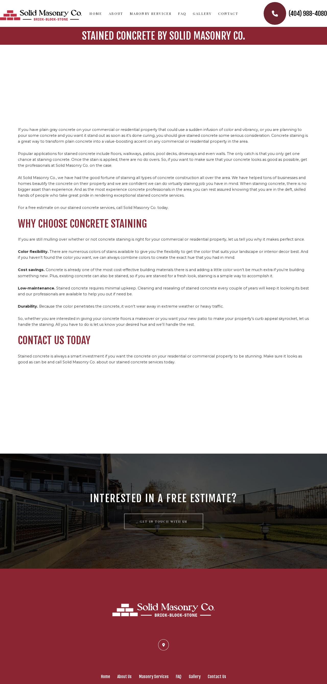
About (116, 13)
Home (95, 13)
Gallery (202, 13)
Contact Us (217, 676)
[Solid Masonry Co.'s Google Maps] (163, 644)
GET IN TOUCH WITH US (164, 521)
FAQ (182, 13)
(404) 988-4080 (307, 13)
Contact (228, 13)
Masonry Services (150, 13)
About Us (124, 676)
